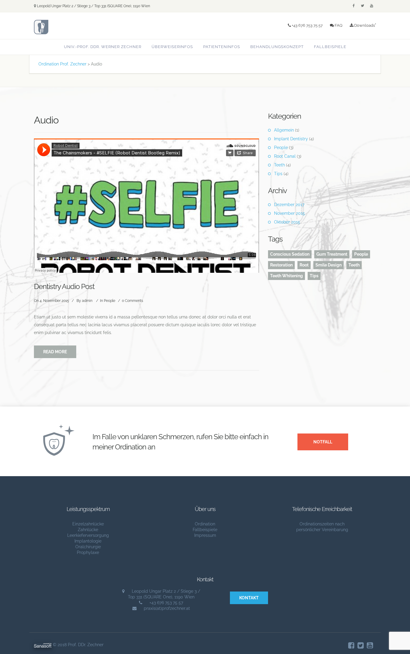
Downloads (364, 25)
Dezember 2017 (289, 204)
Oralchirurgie (88, 546)
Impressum (205, 535)
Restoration (281, 265)
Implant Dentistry (291, 138)
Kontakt (249, 597)
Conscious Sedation (289, 254)
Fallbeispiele (330, 46)
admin (87, 301)
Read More (55, 351)
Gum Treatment (331, 254)
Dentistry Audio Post (64, 286)
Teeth (279, 165)
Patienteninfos (221, 46)
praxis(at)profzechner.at (167, 608)
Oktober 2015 (287, 222)
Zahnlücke (88, 529)
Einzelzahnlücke (88, 524)
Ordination (205, 524)
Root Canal (285, 156)
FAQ (338, 25)
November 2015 (289, 213)
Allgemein (284, 130)
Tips (278, 173)
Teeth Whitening (286, 275)
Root (304, 265)
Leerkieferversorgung (88, 535)
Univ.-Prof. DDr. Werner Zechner (102, 46)
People (109, 301)
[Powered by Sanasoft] (43, 644)
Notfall (322, 442)
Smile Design (328, 265)
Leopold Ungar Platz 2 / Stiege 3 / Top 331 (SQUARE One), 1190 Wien (93, 6)
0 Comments (132, 301)
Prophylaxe (88, 552)
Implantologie (87, 541)
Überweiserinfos (172, 46)
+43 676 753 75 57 (307, 25)
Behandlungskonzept (277, 46)
